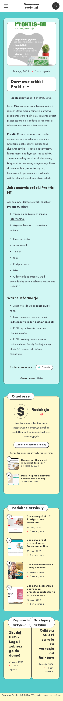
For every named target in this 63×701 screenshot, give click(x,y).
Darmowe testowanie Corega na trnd (40, 566)
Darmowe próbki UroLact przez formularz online (37, 543)
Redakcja (40, 409)
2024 (40, 378)
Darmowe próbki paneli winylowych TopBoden (34, 461)
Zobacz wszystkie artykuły (31, 444)
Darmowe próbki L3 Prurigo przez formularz (39, 519)
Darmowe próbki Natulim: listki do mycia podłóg (35, 477)
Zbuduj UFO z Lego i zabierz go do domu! (15, 643)
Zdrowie (45, 367)
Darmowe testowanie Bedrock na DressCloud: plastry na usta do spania (41, 590)
